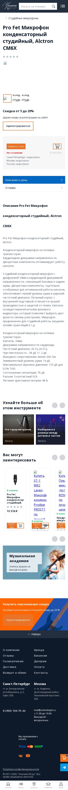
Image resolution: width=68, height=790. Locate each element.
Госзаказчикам (13, 661)
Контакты (41, 672)
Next (62, 405)
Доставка (9, 667)
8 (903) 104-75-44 (14, 710)
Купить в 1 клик (11, 525)
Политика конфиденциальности (21, 769)
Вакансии (40, 655)
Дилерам (40, 661)
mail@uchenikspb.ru (45, 710)
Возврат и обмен (14, 672)
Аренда (39, 650)
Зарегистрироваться (18, 126)
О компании (11, 650)
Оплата (39, 667)
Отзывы (8, 655)
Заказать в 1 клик (16, 146)
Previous (55, 405)
